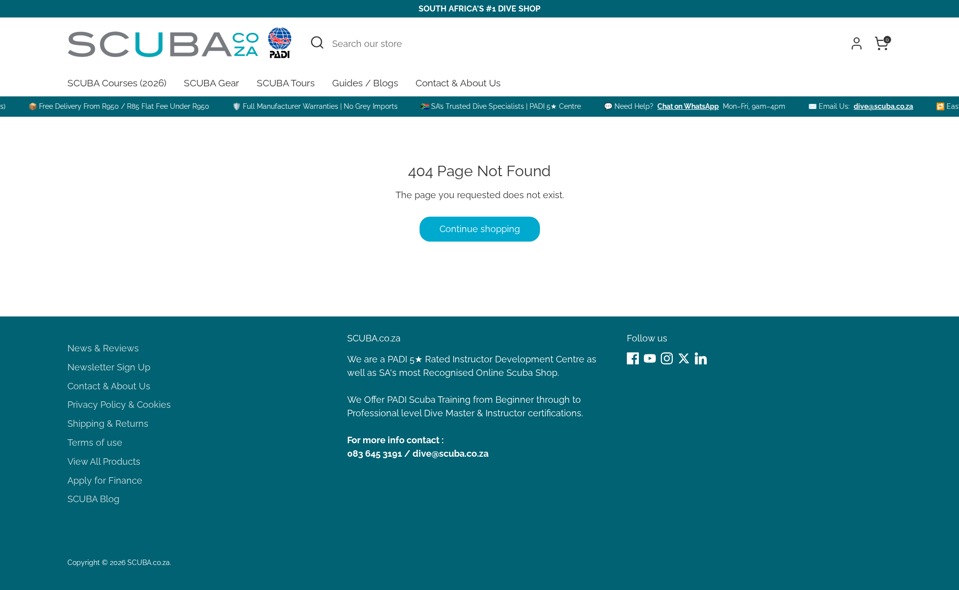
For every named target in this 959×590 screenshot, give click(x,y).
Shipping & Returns (107, 423)
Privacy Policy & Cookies (119, 404)
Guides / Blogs (365, 82)
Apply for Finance (104, 480)
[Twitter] (684, 358)
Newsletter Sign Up (108, 367)
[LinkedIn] (701, 358)
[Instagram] (667, 358)
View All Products (103, 461)
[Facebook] (633, 358)
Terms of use (94, 442)
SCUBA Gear (211, 82)
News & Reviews (103, 348)
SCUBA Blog (93, 499)
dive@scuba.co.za (875, 106)
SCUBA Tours (286, 82)
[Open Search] (317, 42)
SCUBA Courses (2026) (116, 82)
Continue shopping (480, 229)
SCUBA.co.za (148, 563)
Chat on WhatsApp (680, 106)
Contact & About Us (458, 82)
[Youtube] (650, 358)
